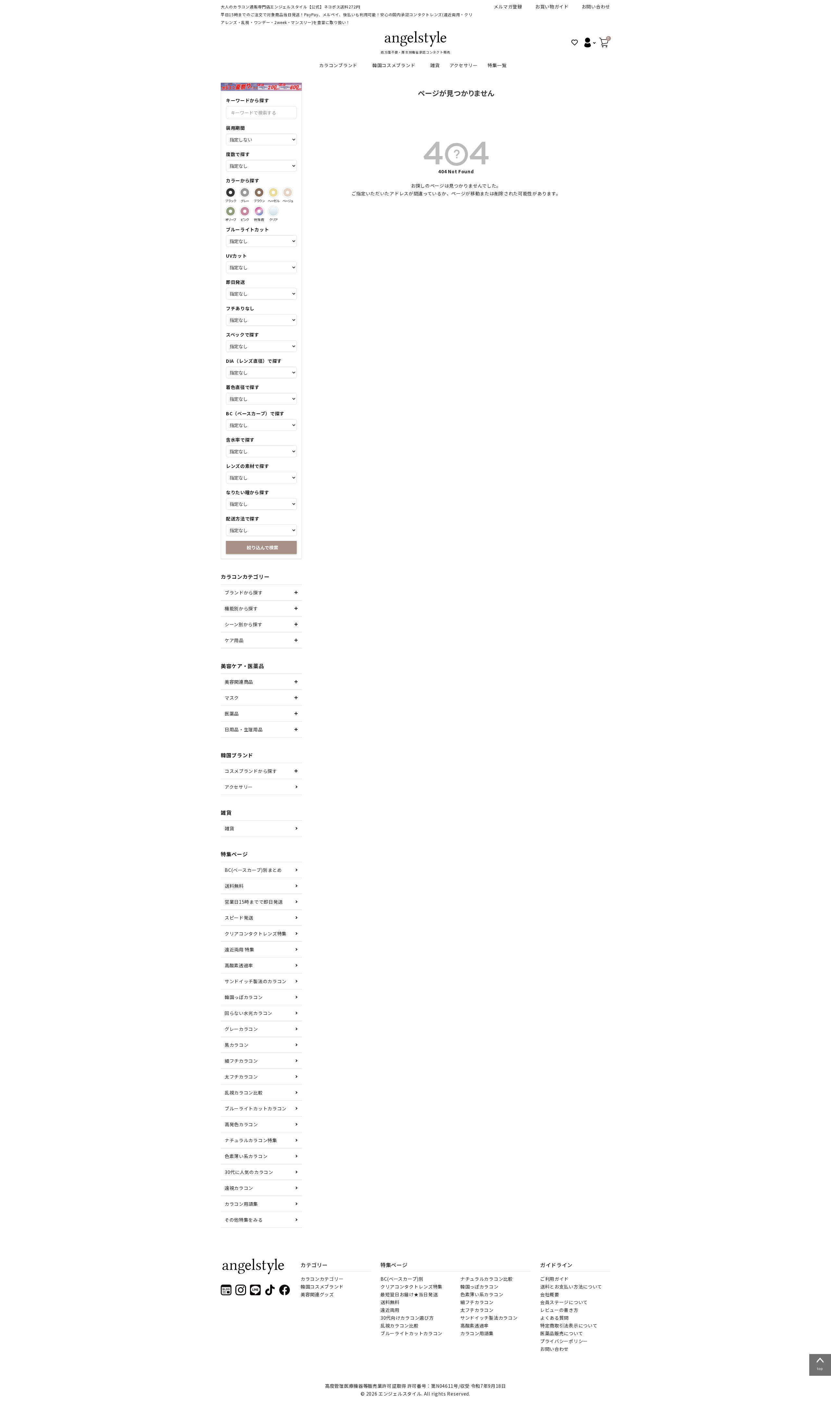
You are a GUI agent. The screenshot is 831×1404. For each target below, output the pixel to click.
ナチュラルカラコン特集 (251, 1140)
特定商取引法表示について (568, 1325)
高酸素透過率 (239, 965)
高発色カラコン (241, 1124)
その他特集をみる (244, 1219)
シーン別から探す (244, 624)
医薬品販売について (561, 1333)
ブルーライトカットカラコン (256, 1108)
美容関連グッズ (317, 1294)
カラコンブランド (338, 65)
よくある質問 (554, 1317)
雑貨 (435, 65)
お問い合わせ (596, 6)
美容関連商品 (239, 681)
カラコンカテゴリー (322, 1279)
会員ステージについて (564, 1302)
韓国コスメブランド (393, 65)
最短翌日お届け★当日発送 (409, 1294)
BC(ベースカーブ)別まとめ (253, 870)
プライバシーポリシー (564, 1341)
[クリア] (273, 211)
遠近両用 (390, 1310)
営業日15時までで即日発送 (254, 901)
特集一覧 (497, 65)
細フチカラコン (241, 1060)
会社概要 (549, 1294)
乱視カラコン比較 (244, 1092)
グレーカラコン (241, 1029)
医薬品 (232, 713)
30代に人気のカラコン (249, 1172)
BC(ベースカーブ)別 (402, 1279)
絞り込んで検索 (262, 547)
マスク (232, 697)
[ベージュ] (287, 192)
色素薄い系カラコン (246, 1156)
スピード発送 (239, 917)
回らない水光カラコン (248, 1013)
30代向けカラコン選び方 (407, 1317)
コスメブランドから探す (251, 771)
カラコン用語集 (241, 1204)
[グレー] (244, 192)
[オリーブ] (230, 211)
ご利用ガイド (554, 1279)
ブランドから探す (244, 592)
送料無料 (234, 886)
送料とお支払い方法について (571, 1286)
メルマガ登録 (508, 6)
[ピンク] (244, 211)
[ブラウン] (259, 192)
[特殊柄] (259, 211)
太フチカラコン (241, 1076)
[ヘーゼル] (273, 192)
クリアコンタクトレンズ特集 (256, 933)
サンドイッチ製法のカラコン (256, 981)
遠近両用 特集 (239, 949)
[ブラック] (230, 192)
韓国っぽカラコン (244, 997)
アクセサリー (464, 65)
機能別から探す (241, 608)
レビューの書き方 (559, 1310)
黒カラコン (237, 1045)
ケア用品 (234, 640)
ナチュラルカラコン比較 (486, 1279)
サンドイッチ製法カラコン (488, 1317)
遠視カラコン (239, 1188)
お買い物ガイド (552, 6)
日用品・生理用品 (244, 729)
